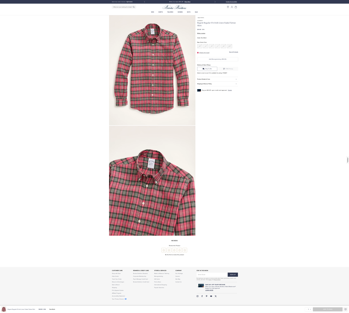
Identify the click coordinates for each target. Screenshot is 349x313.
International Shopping (160, 285)
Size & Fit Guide (233, 52)
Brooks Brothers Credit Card (141, 282)
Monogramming (158, 276)
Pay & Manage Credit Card (140, 279)
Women (180, 12)
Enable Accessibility (231, 2)
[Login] (232, 7)
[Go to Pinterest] (206, 296)
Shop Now (187, 2)
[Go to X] (216, 296)
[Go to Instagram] (197, 296)
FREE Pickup (229, 69)
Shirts (160, 12)
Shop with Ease (116, 273)
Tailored (170, 12)
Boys (188, 12)
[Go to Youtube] (211, 296)
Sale (196, 12)
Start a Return (116, 285)
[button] (236, 7)
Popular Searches (159, 287)
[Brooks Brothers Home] (174, 7)
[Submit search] (134, 7)
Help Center (115, 276)
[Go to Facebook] (202, 296)
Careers (177, 276)
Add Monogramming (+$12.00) (217, 59)
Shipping (114, 287)
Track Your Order (117, 279)
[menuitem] (152, 12)
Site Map (177, 279)
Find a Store (157, 282)
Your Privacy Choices (118, 299)
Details (230, 90)
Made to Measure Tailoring (161, 273)
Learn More (209, 290)
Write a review (201, 33)
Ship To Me (208, 69)
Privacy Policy (217, 279)
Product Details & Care (203, 79)
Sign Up (233, 275)
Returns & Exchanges (118, 282)
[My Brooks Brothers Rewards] (122, 1)
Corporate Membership (139, 276)
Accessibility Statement (118, 296)
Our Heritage (179, 273)
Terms (209, 279)
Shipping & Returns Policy (204, 84)
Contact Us (178, 282)
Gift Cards (157, 279)
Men (152, 12)
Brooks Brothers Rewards (140, 273)
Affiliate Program (116, 293)
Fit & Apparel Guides (118, 290)
